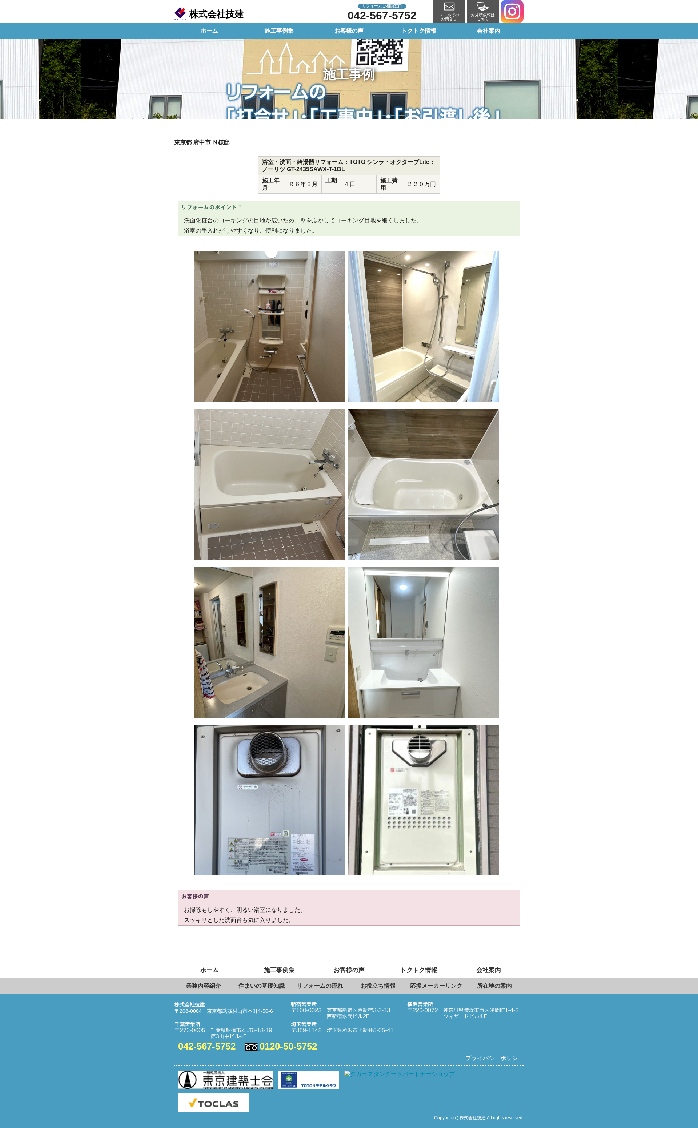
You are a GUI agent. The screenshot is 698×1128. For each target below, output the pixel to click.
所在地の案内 (494, 986)
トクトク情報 (418, 31)
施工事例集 (279, 31)
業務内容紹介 (203, 986)
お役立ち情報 (378, 986)
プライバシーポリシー (494, 1058)
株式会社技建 (216, 14)
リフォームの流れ (320, 986)
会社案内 (488, 31)
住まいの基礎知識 (261, 986)
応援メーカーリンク (436, 986)
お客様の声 (349, 31)
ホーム (209, 31)
